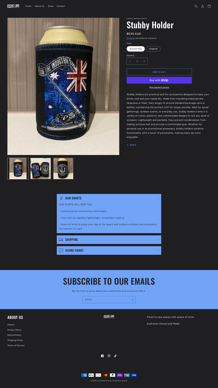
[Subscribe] (132, 299)
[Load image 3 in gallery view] (63, 168)
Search (11, 324)
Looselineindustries (104, 381)
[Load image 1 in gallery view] (18, 168)
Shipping (131, 38)
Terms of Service (16, 345)
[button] (196, 6)
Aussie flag (136, 49)
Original (153, 49)
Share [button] (133, 145)
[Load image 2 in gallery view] (40, 168)
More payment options (159, 87)
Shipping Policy (15, 340)
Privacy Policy (14, 330)
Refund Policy (14, 335)
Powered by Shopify (120, 381)
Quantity (131, 55)
